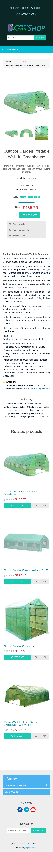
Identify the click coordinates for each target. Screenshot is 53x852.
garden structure (15, 410)
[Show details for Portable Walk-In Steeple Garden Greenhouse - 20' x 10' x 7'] (26, 694)
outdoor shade (33, 410)
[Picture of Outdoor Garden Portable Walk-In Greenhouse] (11, 133)
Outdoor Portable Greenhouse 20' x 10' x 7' (26, 570)
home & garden (34, 403)
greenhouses (35, 413)
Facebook (20, 809)
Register (14, 8)
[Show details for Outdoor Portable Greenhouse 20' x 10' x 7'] (26, 542)
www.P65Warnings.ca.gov (37, 388)
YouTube (33, 809)
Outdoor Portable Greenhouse (19, 646)
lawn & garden (38, 406)
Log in (25, 8)
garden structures (14, 403)
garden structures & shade (15, 406)
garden (31, 416)
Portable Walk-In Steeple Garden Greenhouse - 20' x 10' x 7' (20, 723)
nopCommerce (31, 847)
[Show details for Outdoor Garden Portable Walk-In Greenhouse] (26, 463)
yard (22, 416)
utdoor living (10, 416)
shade (41, 416)
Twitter (26, 809)
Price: (18, 207)
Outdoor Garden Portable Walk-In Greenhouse (21, 493)
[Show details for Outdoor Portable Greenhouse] (26, 618)
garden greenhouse (16, 413)
